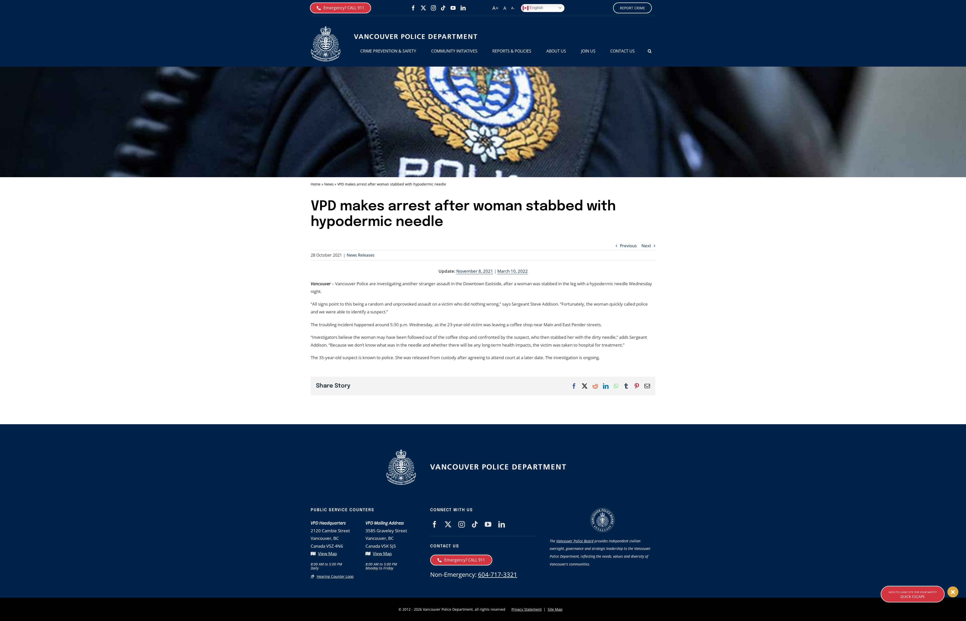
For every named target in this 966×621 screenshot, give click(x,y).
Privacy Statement (526, 609)
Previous (628, 246)
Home (315, 184)
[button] (649, 51)
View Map (327, 553)
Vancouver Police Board (574, 541)
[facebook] (413, 8)
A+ (495, 8)
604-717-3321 (497, 574)
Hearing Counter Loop (335, 576)
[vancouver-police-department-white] (498, 465)
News (329, 184)
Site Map (555, 609)
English (536, 8)
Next (646, 246)
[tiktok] (443, 8)
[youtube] (453, 8)
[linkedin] (463, 8)
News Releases (361, 255)
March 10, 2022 (512, 271)
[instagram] (433, 8)
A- (513, 8)
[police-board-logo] (602, 510)
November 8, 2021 (474, 271)
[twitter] (423, 8)
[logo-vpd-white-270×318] (401, 451)
